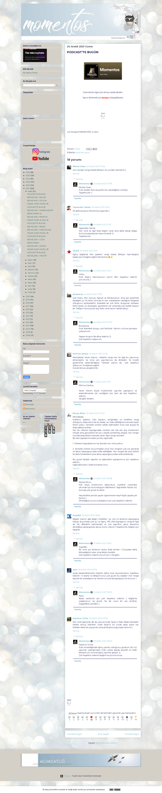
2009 (28, 332)
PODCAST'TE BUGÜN (36, 194)
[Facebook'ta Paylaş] (94, 149)
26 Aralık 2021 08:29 (102, 592)
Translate (42, 393)
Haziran (31, 276)
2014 (28, 316)
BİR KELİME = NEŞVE (36, 227)
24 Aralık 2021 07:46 (95, 166)
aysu (75, 569)
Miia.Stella (29, 405)
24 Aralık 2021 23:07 (102, 322)
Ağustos (31, 270)
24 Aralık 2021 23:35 (98, 354)
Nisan (30, 283)
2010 (28, 329)
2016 (28, 309)
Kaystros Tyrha (80, 618)
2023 (28, 182)
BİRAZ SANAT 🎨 (34, 214)
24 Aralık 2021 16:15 (89, 251)
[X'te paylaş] (91, 149)
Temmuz (32, 273)
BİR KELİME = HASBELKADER (40, 210)
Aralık (30, 191)
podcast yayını (83, 152)
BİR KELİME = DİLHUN (37, 201)
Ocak (30, 292)
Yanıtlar (79, 179)
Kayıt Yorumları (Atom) (107, 743)
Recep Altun (79, 413)
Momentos (84, 184)
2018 (28, 303)
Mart (30, 286)
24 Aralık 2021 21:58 (93, 294)
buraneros (78, 294)
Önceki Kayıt (132, 734)
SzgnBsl (77, 515)
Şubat (30, 289)
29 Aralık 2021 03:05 (98, 618)
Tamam (117, 790)
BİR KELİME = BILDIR (36, 197)
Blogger (67, 776)
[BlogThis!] (89, 149)
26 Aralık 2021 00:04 (87, 569)
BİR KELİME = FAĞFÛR (37, 256)
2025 (28, 175)
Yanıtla (76, 174)
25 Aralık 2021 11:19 (102, 382)
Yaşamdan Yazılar (82, 207)
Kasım (30, 260)
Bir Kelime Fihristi (30, 73)
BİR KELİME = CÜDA (36, 240)
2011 (28, 326)
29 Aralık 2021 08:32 (102, 641)
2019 (28, 300)
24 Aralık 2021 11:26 (102, 224)
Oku (111, 790)
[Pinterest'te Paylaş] (96, 149)
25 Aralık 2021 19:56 (102, 543)
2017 (28, 306)
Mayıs (30, 279)
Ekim (30, 263)
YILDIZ (76, 251)
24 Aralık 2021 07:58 (102, 184)
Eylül (30, 266)
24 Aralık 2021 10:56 (100, 207)
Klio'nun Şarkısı (80, 354)
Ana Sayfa (103, 734)
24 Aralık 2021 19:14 (102, 271)
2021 (28, 188)
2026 (28, 172)
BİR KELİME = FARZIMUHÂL (39, 230)
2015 (28, 313)
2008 (28, 335)
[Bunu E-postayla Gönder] (87, 149)
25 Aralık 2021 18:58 (91, 515)
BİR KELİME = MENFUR (37, 217)
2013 (28, 319)
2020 (28, 296)
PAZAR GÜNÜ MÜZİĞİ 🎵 (38, 204)
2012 (28, 322)
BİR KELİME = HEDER (36, 246)
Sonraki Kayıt (74, 734)
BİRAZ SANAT (33, 243)
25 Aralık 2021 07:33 (95, 413)
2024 (28, 179)
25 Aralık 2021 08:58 (102, 478)
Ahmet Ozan (79, 166)
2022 (28, 185)
